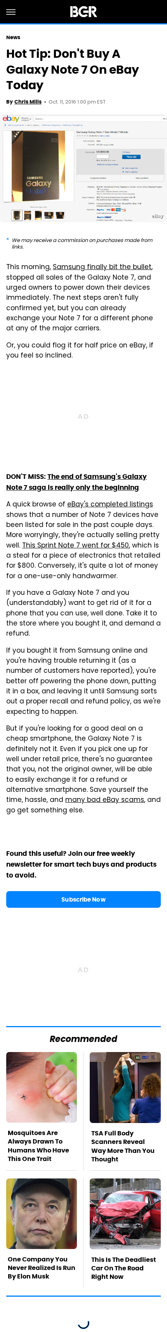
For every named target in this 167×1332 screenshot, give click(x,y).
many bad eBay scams (104, 800)
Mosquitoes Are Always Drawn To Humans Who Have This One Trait (38, 1146)
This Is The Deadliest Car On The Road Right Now (123, 1268)
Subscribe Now (83, 899)
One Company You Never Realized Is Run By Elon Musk (41, 1268)
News (13, 37)
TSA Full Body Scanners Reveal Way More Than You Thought (123, 1146)
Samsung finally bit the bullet (102, 267)
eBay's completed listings (110, 504)
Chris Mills (28, 101)
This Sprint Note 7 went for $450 (75, 546)
